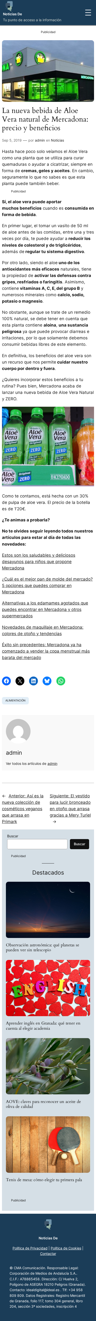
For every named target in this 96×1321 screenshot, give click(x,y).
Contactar (48, 1253)
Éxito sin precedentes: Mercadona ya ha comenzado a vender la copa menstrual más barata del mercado (46, 651)
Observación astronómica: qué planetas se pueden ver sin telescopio (42, 948)
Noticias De (12, 14)
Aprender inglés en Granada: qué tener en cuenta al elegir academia (43, 1026)
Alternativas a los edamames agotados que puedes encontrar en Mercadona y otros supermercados (45, 609)
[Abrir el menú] (88, 13)
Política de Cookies (66, 1248)
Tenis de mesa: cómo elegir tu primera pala (44, 1179)
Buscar (12, 836)
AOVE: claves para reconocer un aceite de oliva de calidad (43, 1104)
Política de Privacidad (30, 1248)
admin (40, 140)
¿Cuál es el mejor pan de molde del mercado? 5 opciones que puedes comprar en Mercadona (47, 585)
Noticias (57, 140)
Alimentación (15, 700)
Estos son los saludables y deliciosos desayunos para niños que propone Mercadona (38, 561)
